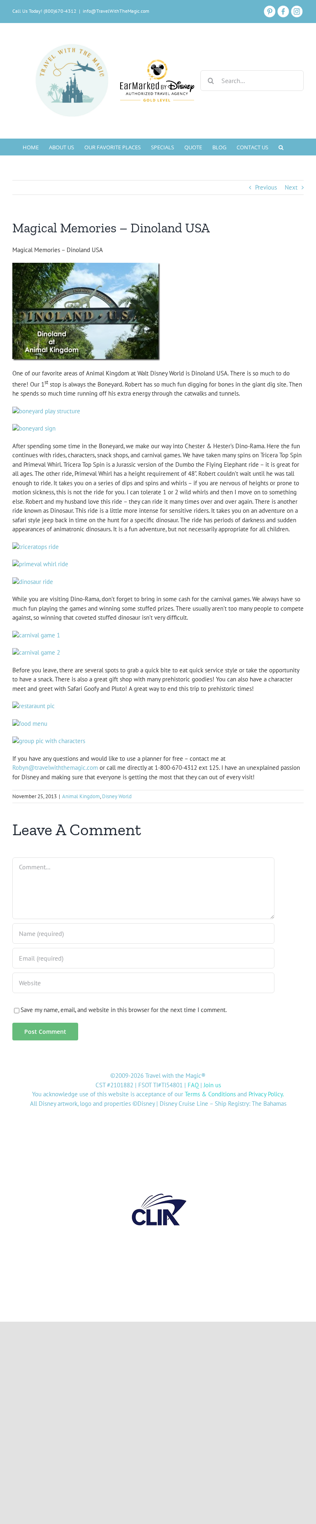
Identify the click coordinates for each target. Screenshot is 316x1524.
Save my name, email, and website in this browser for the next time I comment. (124, 1010)
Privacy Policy (266, 1094)
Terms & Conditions (210, 1094)
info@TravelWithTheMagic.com (116, 11)
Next (291, 187)
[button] (281, 147)
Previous (266, 187)
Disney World (117, 796)
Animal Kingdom (81, 796)
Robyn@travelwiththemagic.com (55, 767)
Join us (212, 1085)
